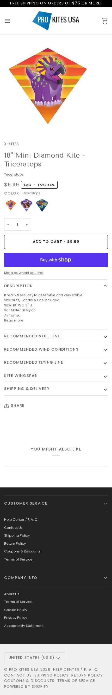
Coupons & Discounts (22, 551)
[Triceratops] (12, 206)
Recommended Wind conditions (41, 349)
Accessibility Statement (23, 625)
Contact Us (13, 527)
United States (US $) (31, 657)
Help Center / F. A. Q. (21, 519)
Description (18, 285)
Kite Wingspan (21, 375)
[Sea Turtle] (41, 206)
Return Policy (15, 543)
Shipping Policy (17, 535)
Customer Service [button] (26, 503)
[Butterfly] (27, 206)
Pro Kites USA (24, 669)
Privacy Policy (15, 617)
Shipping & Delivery (27, 388)
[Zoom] (9, 123)
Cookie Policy (15, 609)
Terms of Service (18, 559)
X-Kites (11, 143)
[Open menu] (12, 21)
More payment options (23, 272)
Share (17, 405)
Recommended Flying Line (33, 362)
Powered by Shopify (26, 686)
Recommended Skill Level (33, 336)
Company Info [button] (21, 577)
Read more (13, 320)
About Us (11, 593)
